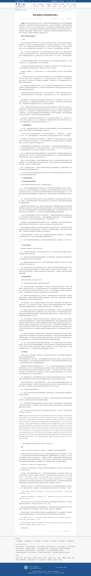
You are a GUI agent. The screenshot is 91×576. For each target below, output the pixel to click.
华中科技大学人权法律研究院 (64, 548)
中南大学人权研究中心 (41, 550)
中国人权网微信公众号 (28, 541)
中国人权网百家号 (37, 541)
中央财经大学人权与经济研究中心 (44, 552)
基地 (68, 4)
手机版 (74, 1)
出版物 (48, 6)
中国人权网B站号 (45, 541)
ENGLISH (68, 1)
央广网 (55, 557)
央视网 (39, 557)
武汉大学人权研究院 (71, 546)
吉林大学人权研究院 (20, 550)
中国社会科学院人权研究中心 (21, 552)
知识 (60, 6)
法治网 (72, 557)
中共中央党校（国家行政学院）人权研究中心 (55, 550)
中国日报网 (35, 557)
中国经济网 (50, 557)
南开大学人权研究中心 (20, 546)
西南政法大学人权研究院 (30, 548)
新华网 (21, 557)
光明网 (59, 557)
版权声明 (61, 567)
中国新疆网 (49, 559)
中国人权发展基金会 (31, 559)
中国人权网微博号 (19, 541)
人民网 (17, 557)
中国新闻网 (64, 557)
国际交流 (55, 4)
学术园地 (62, 4)
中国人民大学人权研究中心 (51, 546)
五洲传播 (60, 559)
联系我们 (65, 567)
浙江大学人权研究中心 (32, 552)
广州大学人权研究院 (40, 546)
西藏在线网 (55, 559)
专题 (70, 6)
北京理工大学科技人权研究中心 (43, 548)
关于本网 (57, 567)
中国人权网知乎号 (53, 541)
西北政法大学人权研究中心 (30, 550)
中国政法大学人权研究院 (30, 546)
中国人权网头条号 (70, 541)
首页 (34, 4)
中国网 (25, 557)
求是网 (68, 557)
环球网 (17, 559)
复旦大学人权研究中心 (61, 546)
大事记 (65, 6)
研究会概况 (40, 4)
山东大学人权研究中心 (20, 548)
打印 (61, 18)
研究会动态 (48, 4)
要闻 (75, 6)
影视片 (54, 6)
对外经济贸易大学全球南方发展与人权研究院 (61, 552)
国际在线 (29, 557)
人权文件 (43, 6)
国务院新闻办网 (23, 559)
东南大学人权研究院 (54, 548)
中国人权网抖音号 (62, 541)
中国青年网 (44, 557)
